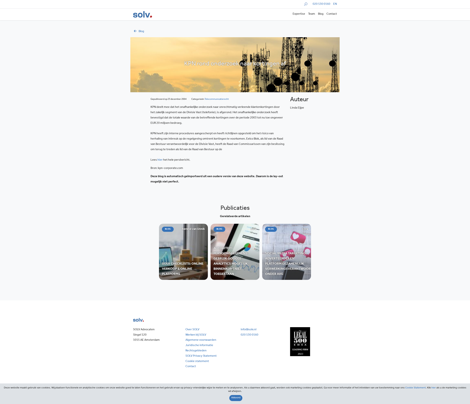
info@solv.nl (248, 329)
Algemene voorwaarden (200, 340)
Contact (331, 14)
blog (141, 31)
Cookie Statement (415, 388)
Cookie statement (197, 361)
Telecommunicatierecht (217, 99)
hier (160, 160)
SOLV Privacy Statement (201, 356)
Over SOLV (192, 329)
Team (311, 14)
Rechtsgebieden (196, 350)
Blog (320, 14)
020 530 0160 (321, 4)
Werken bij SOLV (195, 335)
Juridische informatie (199, 345)
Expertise (299, 14)
